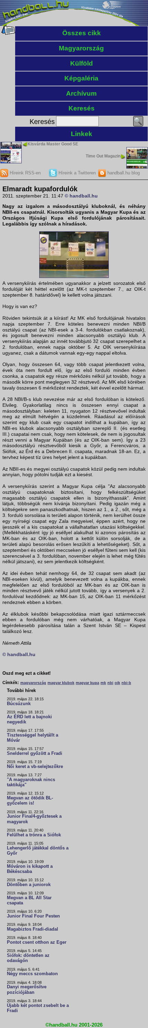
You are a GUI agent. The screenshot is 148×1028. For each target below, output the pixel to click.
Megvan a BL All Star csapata (29, 900)
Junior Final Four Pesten (33, 916)
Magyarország (81, 48)
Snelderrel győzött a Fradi (34, 753)
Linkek (81, 133)
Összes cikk (81, 33)
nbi (110, 683)
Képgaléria (81, 78)
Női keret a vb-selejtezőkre (35, 766)
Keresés (81, 108)
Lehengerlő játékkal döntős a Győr (37, 851)
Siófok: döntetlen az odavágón (28, 958)
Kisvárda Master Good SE (53, 144)
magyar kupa (87, 683)
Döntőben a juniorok (29, 884)
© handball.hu (81, 196)
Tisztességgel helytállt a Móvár (32, 738)
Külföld (81, 63)
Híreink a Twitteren (76, 172)
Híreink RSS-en (24, 172)
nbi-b (126, 683)
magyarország (33, 683)
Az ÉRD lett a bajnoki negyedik (29, 719)
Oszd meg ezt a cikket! (26, 673)
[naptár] (7, 33)
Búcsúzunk (19, 703)
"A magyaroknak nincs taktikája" (31, 782)
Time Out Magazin (103, 156)
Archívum (81, 93)
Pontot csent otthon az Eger (36, 942)
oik (117, 683)
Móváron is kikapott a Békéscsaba (30, 869)
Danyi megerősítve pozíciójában (26, 989)
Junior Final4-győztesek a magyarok (34, 819)
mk (103, 683)
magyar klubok (60, 683)
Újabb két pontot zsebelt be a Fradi (38, 1008)
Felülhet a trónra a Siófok (34, 835)
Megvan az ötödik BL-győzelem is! (30, 801)
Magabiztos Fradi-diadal (32, 929)
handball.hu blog (123, 172)
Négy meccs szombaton (32, 973)
